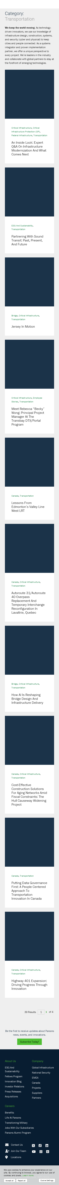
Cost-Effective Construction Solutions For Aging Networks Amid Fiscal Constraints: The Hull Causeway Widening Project (29, 795)
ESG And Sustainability (22, 225)
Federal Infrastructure (21, 135)
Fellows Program (13, 1076)
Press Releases (13, 1091)
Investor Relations (14, 1086)
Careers (9, 1106)
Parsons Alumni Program (18, 1132)
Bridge (14, 315)
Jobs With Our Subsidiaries (19, 1127)
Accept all (10, 1180)
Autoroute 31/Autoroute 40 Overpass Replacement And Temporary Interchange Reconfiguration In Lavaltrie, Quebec (28, 603)
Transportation (40, 135)
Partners (36, 1097)
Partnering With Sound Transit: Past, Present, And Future (27, 240)
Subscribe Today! (29, 1041)
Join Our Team (18, 1151)
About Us (10, 1061)
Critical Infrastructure (21, 127)
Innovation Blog (13, 1081)
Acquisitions (11, 1096)
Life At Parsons (13, 1117)
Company (37, 1061)
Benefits (9, 1112)
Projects (36, 1087)
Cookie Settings (46, 1180)
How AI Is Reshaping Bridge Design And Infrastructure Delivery (27, 699)
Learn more (27, 1175)
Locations (15, 1157)
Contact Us (17, 1144)
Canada (15, 495)
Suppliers (37, 1092)
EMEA (35, 1077)
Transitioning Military (16, 1122)
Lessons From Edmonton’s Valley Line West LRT (27, 507)
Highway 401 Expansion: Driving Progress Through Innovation (29, 985)
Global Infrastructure (43, 1067)
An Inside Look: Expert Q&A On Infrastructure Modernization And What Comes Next (28, 148)
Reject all (22, 1180)
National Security (41, 1072)
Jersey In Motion (23, 326)
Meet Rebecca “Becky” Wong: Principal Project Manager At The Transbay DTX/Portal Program (28, 417)
